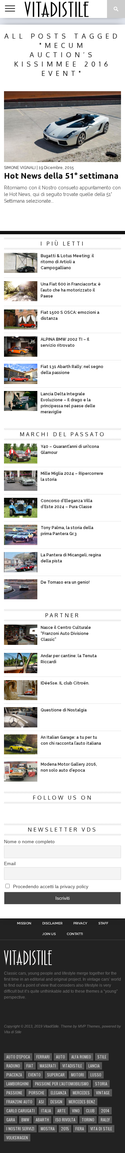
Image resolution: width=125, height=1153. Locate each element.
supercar (56, 1074)
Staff (103, 923)
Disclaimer (52, 923)
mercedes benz (82, 1101)
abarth (42, 1119)
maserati (48, 1065)
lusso (95, 1074)
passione (14, 1092)
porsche (36, 1092)
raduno (13, 1065)
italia (46, 1110)
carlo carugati (20, 1110)
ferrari (43, 1056)
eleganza (58, 1092)
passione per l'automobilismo (62, 1083)
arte (61, 1110)
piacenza (14, 1074)
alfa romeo (81, 1056)
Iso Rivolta (65, 1119)
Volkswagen (17, 1137)
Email (10, 863)
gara (10, 1119)
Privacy (80, 923)
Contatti (75, 934)
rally (105, 1119)
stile (101, 1056)
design (56, 1101)
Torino (88, 1119)
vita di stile (101, 1128)
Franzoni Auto (19, 1101)
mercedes (81, 1092)
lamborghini (17, 1083)
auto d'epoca (18, 1056)
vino (76, 1110)
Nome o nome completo (29, 841)
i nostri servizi (20, 1128)
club (90, 1110)
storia (101, 1083)
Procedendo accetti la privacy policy (50, 886)
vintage (103, 1092)
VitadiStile (72, 1065)
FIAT (29, 1065)
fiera (79, 1128)
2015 (65, 1128)
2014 (105, 1110)
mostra (48, 1128)
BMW (25, 1119)
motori (77, 1074)
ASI (41, 1101)
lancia (94, 1065)
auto (60, 1056)
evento (34, 1074)
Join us (49, 934)
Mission (24, 923)
